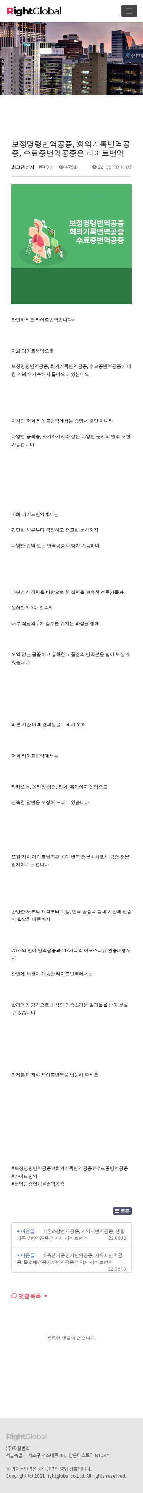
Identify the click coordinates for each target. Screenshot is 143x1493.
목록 (124, 1211)
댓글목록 (29, 1296)
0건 (49, 167)
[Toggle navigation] (129, 11)
